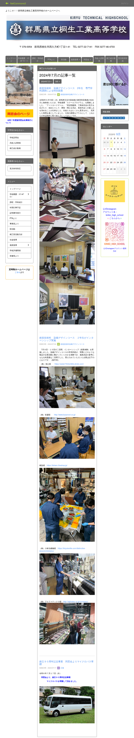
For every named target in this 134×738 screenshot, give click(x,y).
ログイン (125, 3)
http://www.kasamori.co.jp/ (65, 414)
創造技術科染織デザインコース (72, 94)
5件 (57, 81)
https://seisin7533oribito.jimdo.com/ (69, 364)
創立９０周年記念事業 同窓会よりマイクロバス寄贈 (66, 663)
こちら (17, 272)
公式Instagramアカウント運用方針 (114, 249)
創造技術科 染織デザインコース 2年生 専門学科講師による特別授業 (66, 89)
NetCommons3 (18, 3)
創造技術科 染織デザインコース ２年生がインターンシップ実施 (66, 339)
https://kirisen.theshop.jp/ (57, 465)
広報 (62, 668)
